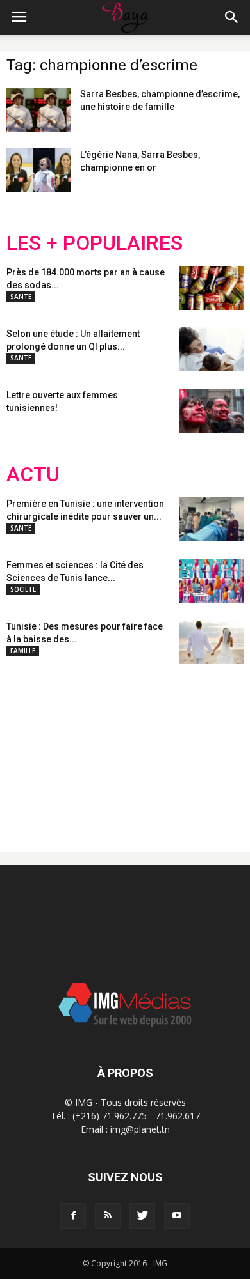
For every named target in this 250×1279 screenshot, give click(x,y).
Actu (33, 474)
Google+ (176, 747)
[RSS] (108, 1216)
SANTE (20, 296)
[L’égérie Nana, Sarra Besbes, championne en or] (38, 170)
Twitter (78, 747)
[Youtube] (177, 1216)
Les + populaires (94, 243)
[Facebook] (73, 1216)
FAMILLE (22, 650)
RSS (127, 747)
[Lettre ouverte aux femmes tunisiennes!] (211, 411)
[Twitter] (142, 1216)
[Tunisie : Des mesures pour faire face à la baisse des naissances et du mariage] (211, 642)
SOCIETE (23, 589)
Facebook (30, 747)
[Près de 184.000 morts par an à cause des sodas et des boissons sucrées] (211, 288)
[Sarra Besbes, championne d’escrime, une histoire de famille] (38, 110)
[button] (232, 17)
